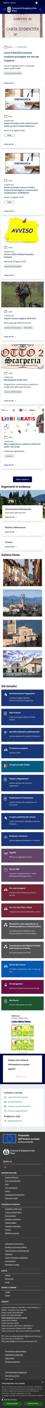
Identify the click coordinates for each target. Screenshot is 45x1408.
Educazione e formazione (14, 1243)
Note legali (9, 1379)
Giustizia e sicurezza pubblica (16, 1247)
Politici (7, 1191)
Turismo (8, 1229)
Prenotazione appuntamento (15, 1351)
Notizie (11, 373)
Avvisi (10, 47)
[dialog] (22, 1394)
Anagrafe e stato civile (13, 1209)
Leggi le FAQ (9, 1358)
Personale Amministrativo (14, 1194)
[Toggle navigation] (4, 9)
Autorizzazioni (10, 1261)
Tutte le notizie (21, 479)
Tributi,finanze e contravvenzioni (17, 1250)
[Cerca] (40, 9)
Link (3, 1397)
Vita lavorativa (10, 1215)
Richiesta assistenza (12, 1361)
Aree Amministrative (13, 1181)
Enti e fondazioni (11, 1187)
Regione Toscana (9, 2)
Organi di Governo (11, 1177)
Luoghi (7, 1292)
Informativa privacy (12, 1375)
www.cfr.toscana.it (22, 1052)
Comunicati (9, 1278)
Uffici (7, 1184)
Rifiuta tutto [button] (33, 1404)
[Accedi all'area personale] (36, 2)
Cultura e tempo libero (13, 1212)
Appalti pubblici (10, 1222)
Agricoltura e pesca (12, 1264)
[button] (22, 1400)
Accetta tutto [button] (12, 1404)
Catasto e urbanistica (13, 1226)
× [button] (42, 1382)
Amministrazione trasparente (16, 1372)
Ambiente (8, 1254)
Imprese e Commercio (13, 1219)
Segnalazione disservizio (14, 1354)
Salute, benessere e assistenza (16, 1257)
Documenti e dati (11, 1198)
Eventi (7, 1295)
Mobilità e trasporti (12, 1233)
